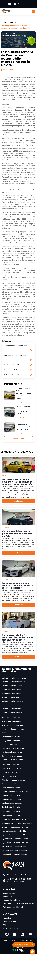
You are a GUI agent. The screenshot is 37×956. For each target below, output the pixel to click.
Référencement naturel (17, 947)
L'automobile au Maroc (13, 365)
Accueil (4, 22)
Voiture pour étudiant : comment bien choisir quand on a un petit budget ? (17, 637)
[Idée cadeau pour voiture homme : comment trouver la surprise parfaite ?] (9, 427)
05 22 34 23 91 (12, 874)
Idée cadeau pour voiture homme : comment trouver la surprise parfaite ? (23, 425)
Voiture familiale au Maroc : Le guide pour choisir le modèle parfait (24, 410)
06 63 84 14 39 (26, 874)
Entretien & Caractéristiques (15, 355)
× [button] (32, 944)
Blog (11, 22)
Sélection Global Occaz (13, 375)
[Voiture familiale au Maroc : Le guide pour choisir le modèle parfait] (9, 412)
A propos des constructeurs (15, 346)
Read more (20, 402)
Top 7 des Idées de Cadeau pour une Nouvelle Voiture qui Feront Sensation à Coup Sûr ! (23, 393)
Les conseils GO (10, 370)
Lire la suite (18, 501)
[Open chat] (32, 951)
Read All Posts (18, 438)
